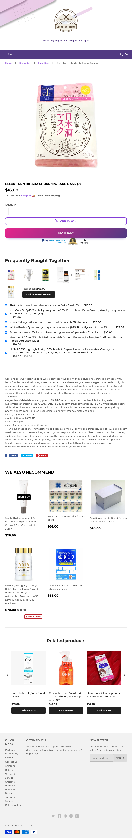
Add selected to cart (38, 294)
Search (9, 757)
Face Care (43, 63)
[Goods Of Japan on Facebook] (59, 816)
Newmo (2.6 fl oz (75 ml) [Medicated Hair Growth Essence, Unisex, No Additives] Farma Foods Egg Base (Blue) (66, 339)
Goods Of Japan (23, 825)
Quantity (10, 204)
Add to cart (28, 710)
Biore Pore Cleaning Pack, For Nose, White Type (103, 694)
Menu (10, 54)
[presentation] (7, 675)
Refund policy (13, 805)
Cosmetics (25, 63)
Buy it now (66, 232)
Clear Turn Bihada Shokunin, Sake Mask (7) (44, 305)
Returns (9, 770)
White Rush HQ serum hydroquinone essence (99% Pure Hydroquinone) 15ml (60, 327)
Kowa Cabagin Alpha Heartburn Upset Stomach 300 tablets (48, 322)
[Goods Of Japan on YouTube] (77, 816)
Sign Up (120, 758)
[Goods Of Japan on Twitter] (53, 816)
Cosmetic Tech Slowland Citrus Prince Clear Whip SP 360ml (65, 696)
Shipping (26, 195)
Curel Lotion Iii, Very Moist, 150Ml (28, 694)
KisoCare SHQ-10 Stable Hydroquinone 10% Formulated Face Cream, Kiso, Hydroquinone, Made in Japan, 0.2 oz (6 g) (67, 312)
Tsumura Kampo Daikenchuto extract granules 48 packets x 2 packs (54, 332)
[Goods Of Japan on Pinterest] (65, 816)
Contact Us (11, 761)
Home (8, 63)
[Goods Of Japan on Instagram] (71, 816)
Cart (126, 54)
